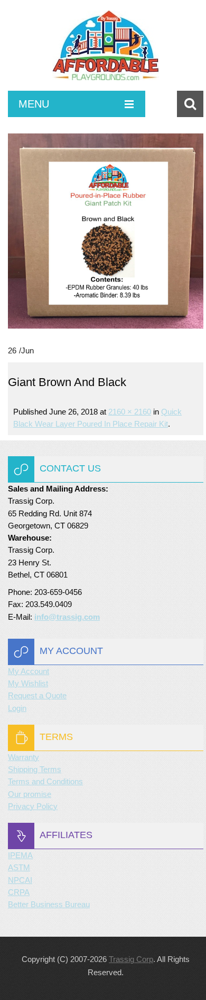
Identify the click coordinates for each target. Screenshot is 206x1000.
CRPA (19, 892)
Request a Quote (37, 695)
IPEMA (20, 855)
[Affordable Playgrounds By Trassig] (105, 51)
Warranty (23, 757)
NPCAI (20, 880)
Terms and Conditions (45, 781)
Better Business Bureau (49, 904)
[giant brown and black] (105, 231)
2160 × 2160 (129, 411)
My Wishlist (28, 683)
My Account (28, 671)
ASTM (19, 867)
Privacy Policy (33, 806)
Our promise (29, 794)
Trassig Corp (131, 959)
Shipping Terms (34, 769)
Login (17, 708)
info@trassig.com (67, 616)
